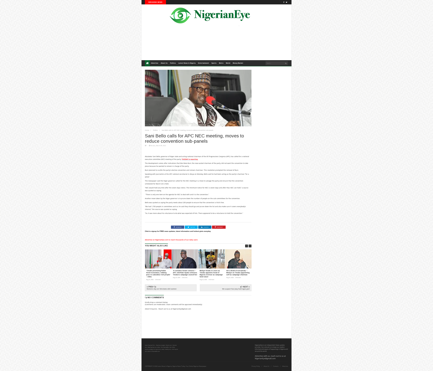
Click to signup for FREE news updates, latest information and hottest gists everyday (178, 231)
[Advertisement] (209, 44)
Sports (213, 63)
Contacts (276, 366)
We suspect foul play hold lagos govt (236, 289)
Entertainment (203, 63)
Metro (221, 63)
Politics (173, 63)
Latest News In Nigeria (187, 63)
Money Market (238, 63)
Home (147, 130)
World (228, 63)
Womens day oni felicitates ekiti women (162, 289)
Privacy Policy (256, 366)
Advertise (154, 63)
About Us (164, 63)
